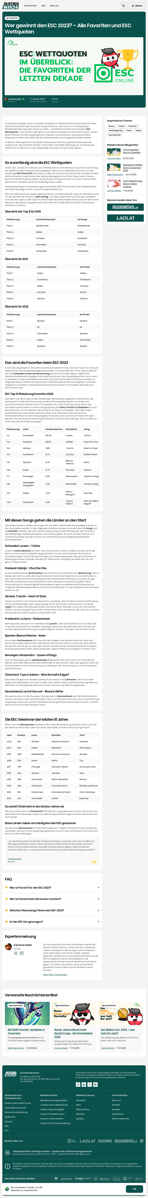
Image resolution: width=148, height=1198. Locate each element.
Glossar (8, 1121)
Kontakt (116, 1104)
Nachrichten (30, 5)
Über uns (54, 5)
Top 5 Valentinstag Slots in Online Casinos (132, 184)
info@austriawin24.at (30, 1076)
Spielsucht (10, 1116)
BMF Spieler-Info (82, 1154)
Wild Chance (82, 1109)
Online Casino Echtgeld (52, 1109)
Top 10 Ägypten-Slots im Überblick (131, 151)
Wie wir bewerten (120, 1118)
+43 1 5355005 (26, 1081)
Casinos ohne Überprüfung (54, 1104)
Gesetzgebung (116, 130)
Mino (78, 1104)
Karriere (116, 1109)
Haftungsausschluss (15, 1107)
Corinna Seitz (15, 98)
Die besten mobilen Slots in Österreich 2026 (133, 168)
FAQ (7, 1126)
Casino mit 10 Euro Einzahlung (55, 1123)
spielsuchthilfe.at (66, 1154)
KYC (7, 1130)
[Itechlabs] (56, 1178)
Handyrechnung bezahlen (53, 1100)
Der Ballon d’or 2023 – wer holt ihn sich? (118, 1031)
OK (134, 1189)
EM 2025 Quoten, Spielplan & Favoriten (26, 1031)
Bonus (111, 126)
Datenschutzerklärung (16, 1112)
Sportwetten (115, 135)
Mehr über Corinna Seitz (55, 974)
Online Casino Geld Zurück (18, 1103)
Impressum (118, 1114)
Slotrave (80, 1114)
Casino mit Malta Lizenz (52, 1114)
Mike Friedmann (115, 174)
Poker (129, 130)
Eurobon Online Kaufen (51, 1118)
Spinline (80, 1118)
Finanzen (132, 126)
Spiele (138, 130)
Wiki (43, 5)
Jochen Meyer (114, 190)
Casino (121, 126)
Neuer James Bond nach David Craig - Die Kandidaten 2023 (73, 1033)
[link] (123, 5)
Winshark (81, 1100)
